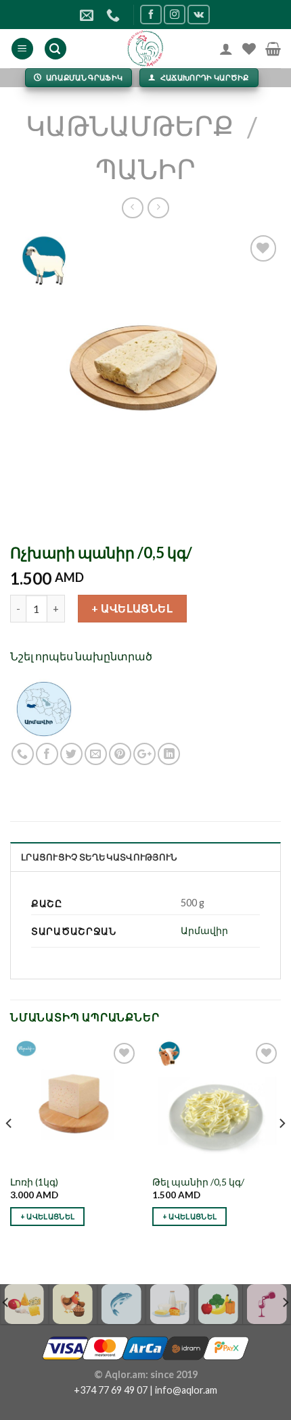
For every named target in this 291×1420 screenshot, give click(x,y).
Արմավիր (204, 930)
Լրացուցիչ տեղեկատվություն (99, 857)
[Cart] (273, 49)
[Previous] (9, 1150)
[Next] (281, 1150)
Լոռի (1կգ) (34, 1182)
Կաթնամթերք (129, 125)
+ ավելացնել (132, 608)
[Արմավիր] (44, 707)
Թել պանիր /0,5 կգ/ (198, 1182)
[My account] (226, 49)
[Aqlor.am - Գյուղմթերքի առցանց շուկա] (146, 48)
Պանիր (145, 169)
